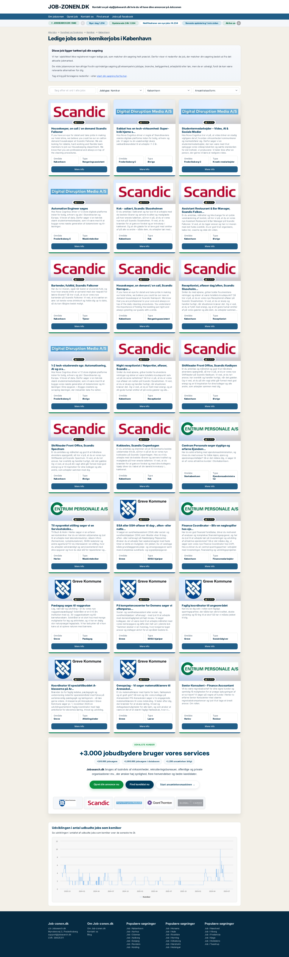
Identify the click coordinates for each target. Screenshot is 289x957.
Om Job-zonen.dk (96, 928)
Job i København (134, 928)
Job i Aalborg (133, 937)
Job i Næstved (212, 928)
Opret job (72, 16)
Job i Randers (133, 944)
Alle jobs (52, 32)
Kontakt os (87, 16)
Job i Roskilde (173, 934)
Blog (89, 934)
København (104, 32)
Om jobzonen (56, 16)
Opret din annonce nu (106, 784)
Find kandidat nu (139, 784)
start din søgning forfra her (112, 76)
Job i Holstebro (212, 941)
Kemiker (91, 32)
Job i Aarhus (132, 931)
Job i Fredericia (212, 934)
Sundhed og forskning (71, 32)
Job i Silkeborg (173, 941)
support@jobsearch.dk (59, 934)
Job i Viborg (211, 931)
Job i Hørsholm (173, 944)
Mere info (79, 169)
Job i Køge (210, 937)
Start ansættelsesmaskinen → (177, 784)
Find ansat (103, 16)
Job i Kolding (133, 947)
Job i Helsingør (173, 947)
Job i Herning (172, 937)
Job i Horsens (172, 928)
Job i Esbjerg (133, 941)
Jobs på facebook (122, 16)
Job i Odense (133, 934)
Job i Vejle (171, 931)
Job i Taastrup (212, 944)
